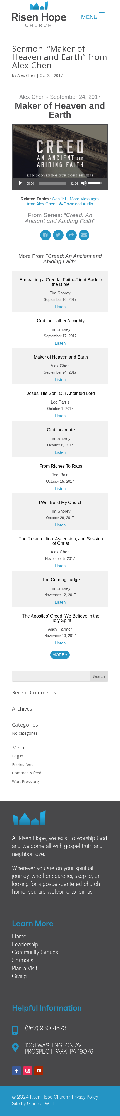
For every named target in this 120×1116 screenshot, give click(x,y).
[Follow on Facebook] (16, 1070)
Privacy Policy (85, 1097)
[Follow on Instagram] (27, 1070)
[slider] (52, 183)
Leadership (25, 945)
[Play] (20, 183)
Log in (17, 756)
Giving (19, 977)
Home (19, 937)
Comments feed (26, 772)
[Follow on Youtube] (38, 1070)
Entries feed (22, 764)
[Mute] (84, 183)
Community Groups (35, 953)
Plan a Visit (24, 969)
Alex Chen (26, 75)
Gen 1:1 (59, 199)
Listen (60, 306)
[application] (60, 183)
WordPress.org (25, 781)
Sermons (22, 961)
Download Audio (78, 203)
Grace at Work (41, 1104)
